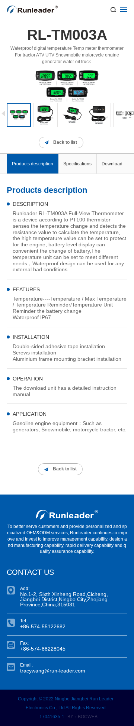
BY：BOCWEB (82, 716)
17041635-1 (51, 716)
